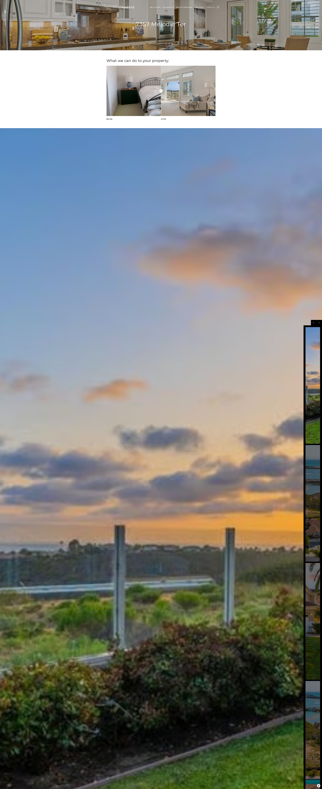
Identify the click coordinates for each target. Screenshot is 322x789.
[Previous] (313, 322)
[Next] (319, 322)
